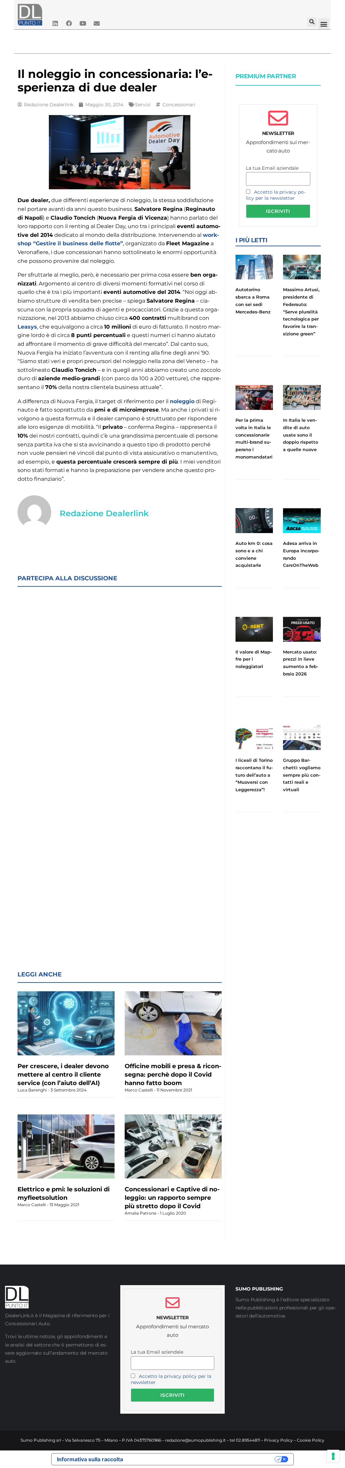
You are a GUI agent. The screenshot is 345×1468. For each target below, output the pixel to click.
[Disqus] (120, 679)
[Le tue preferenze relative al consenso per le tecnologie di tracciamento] (333, 1456)
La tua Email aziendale (272, 168)
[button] (312, 22)
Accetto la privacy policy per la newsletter (276, 195)
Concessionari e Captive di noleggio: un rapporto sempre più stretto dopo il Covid (172, 1198)
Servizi (143, 105)
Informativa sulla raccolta (90, 1459)
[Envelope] (97, 23)
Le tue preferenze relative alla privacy (202, 1459)
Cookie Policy (310, 1440)
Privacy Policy (278, 1440)
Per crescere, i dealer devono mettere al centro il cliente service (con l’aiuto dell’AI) (63, 1074)
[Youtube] (83, 23)
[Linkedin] (55, 23)
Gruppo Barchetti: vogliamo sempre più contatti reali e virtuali (301, 774)
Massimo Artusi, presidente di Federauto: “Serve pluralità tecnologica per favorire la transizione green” (301, 311)
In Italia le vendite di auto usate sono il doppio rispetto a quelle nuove (300, 434)
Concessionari (178, 105)
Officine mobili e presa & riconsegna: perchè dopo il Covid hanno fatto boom (173, 1074)
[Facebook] (69, 23)
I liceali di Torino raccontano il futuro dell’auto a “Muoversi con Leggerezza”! (254, 774)
